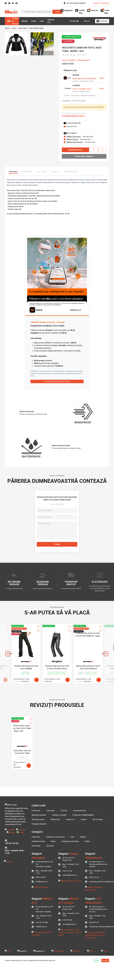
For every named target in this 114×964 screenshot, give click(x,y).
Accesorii (50, 846)
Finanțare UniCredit (39, 824)
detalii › (101, 78)
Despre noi (70, 819)
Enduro (87, 841)
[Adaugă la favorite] (94, 149)
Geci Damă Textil (36, 28)
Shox (14, 28)
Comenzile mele (79, 810)
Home (7, 28)
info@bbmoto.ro (42, 882)
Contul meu (36, 810)
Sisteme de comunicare (55, 837)
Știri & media (98, 819)
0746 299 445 (67, 920)
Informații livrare (38, 819)
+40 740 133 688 (42, 922)
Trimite (57, 544)
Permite (105, 960)
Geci (72, 837)
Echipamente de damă (70, 841)
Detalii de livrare (75, 150)
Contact (84, 819)
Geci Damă (23, 28)
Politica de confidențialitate (83, 815)
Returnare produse (39, 815)
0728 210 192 (94, 877)
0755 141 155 (67, 871)
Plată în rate (55, 819)
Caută (57, 12)
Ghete (53, 841)
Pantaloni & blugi (38, 841)
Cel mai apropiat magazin (76, 3)
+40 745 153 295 (11, 843)
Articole (87, 21)
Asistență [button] (104, 21)
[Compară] (102, 149)
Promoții (72, 21)
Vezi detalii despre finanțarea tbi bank (57, 381)
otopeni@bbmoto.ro (69, 875)
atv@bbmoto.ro (41, 927)
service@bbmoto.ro (69, 924)
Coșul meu (50, 810)
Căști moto (36, 837)
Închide (97, 960)
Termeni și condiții (59, 815)
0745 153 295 (40, 877)
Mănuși (83, 837)
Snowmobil (36, 846)
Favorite (64, 810)
